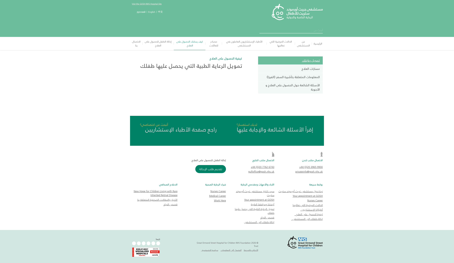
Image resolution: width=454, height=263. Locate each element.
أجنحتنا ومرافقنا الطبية (262, 204)
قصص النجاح (267, 217)
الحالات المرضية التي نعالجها (281, 43)
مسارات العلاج (311, 68)
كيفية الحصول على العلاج (225, 58)
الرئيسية (318, 44)
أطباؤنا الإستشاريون (311, 210)
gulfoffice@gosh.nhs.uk (261, 172)
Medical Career (217, 196)
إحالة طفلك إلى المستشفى (307, 219)
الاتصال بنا (136, 43)
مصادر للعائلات (213, 43)
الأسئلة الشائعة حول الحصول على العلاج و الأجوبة (293, 87)
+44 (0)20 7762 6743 (262, 167)
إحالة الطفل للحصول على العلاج (158, 43)
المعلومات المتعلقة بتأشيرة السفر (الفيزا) (293, 77)
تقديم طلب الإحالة (210, 169)
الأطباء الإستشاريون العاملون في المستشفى (244, 43)
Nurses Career (315, 200)
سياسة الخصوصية (209, 250)
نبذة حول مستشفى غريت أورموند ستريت (301, 191)
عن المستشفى (303, 43)
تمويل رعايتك (311, 60)
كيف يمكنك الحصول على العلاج (189, 43)
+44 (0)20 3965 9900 (311, 167)
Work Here (220, 200)
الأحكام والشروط (251, 250)
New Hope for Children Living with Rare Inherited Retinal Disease (155, 193)
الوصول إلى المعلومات (231, 250)
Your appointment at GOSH (308, 196)
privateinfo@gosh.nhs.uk (309, 172)
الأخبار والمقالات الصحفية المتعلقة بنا (157, 200)
